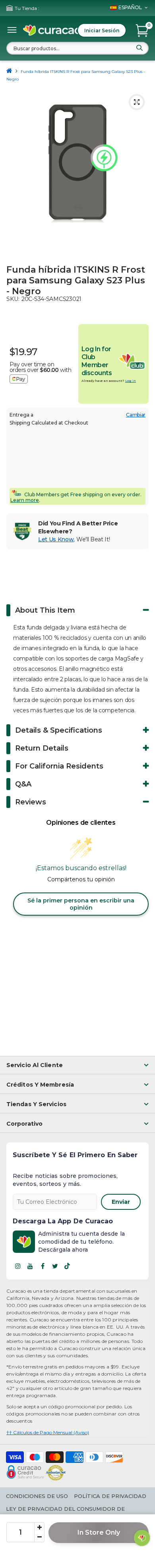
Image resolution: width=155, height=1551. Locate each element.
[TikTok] (67, 1266)
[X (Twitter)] (55, 1266)
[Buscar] (139, 47)
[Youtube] (30, 1266)
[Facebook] (42, 1266)
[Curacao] (52, 30)
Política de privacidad (110, 1496)
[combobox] (77, 48)
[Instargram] (18, 1266)
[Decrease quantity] (39, 1537)
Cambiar (135, 415)
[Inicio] (9, 71)
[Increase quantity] (39, 1527)
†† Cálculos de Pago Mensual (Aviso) (47, 1432)
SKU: (12, 299)
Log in (130, 381)
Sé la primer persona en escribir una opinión (80, 904)
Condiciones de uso (37, 1496)
